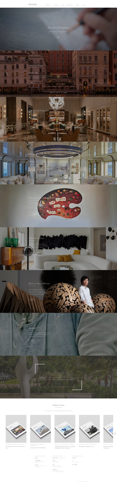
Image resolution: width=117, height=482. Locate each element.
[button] (48, 5)
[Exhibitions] (58, 95)
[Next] (110, 73)
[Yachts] (58, 225)
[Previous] (7, 73)
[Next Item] (115, 433)
